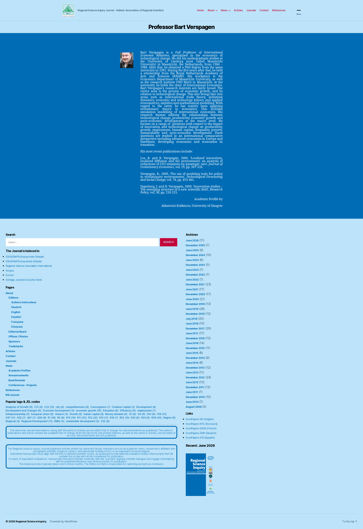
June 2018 (192, 323)
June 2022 (192, 279)
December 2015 (195, 348)
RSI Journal (12, 395)
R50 (145, 417)
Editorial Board (17, 331)
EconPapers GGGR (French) (201, 428)
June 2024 (192, 260)
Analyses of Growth (19, 407)
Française (17, 322)
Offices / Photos (18, 336)
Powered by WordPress (63, 521)
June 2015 (192, 353)
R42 (135, 417)
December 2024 (195, 255)
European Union (42, 414)
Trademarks (16, 346)
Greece (61, 414)
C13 (38, 407)
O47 (10, 417)
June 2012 (192, 382)
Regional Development (36, 421)
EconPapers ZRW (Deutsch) (201, 433)
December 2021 (195, 284)
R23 (124, 417)
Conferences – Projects (23, 385)
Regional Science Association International (29, 265)
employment (146, 410)
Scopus (10, 270)
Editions (13, 297)
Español (16, 317)
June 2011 (192, 392)
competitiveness (77, 407)
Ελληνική (17, 326)
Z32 (105, 421)
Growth (75, 414)
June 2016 (192, 343)
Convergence (100, 407)
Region (169, 417)
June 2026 (192, 240)
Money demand (116, 414)
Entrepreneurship (18, 414)
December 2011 (195, 387)
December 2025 (195, 245)
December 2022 (195, 274)
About (211, 10)
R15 (103, 417)
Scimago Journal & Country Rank (24, 279)
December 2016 (195, 338)
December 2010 (195, 397)
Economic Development (58, 410)
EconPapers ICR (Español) (200, 437)
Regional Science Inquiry (31, 521)
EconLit (10, 275)
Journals (251, 10)
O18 (162, 414)
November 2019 (195, 304)
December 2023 (195, 265)
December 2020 (195, 294)
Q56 (41, 417)
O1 (132, 414)
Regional (13, 421)
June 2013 (192, 372)
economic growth (88, 410)
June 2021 (192, 289)
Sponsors (14, 341)
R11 (82, 417)
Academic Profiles (19, 370)
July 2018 (191, 318)
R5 (61, 417)
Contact (264, 10)
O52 (21, 417)
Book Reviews (17, 380)
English (15, 312)
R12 (93, 417)
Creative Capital (123, 407)
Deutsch (16, 307)
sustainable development (82, 421)
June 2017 (192, 333)
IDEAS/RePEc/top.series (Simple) (24, 261)
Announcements (19, 375)
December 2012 (195, 377)
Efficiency (128, 410)
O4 (141, 414)
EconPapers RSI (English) (199, 419)
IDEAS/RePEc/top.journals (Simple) (25, 256)
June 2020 (192, 299)
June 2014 (192, 362)
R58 (156, 417)
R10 (71, 417)
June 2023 (192, 269)
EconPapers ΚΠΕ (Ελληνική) (201, 423)
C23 (49, 407)
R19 (114, 417)
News (224, 10)
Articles (238, 10)
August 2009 (193, 406)
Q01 (31, 417)
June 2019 (192, 309)
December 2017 (195, 328)
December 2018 (195, 313)
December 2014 (195, 358)
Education (111, 410)
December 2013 (195, 367)
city (60, 407)
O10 (151, 414)
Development (146, 407)
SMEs (59, 421)
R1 (52, 417)
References (279, 10)
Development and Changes (23, 410)
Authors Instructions (23, 302)
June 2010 (192, 402)
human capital (94, 414)
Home (200, 10)
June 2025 (192, 250)
